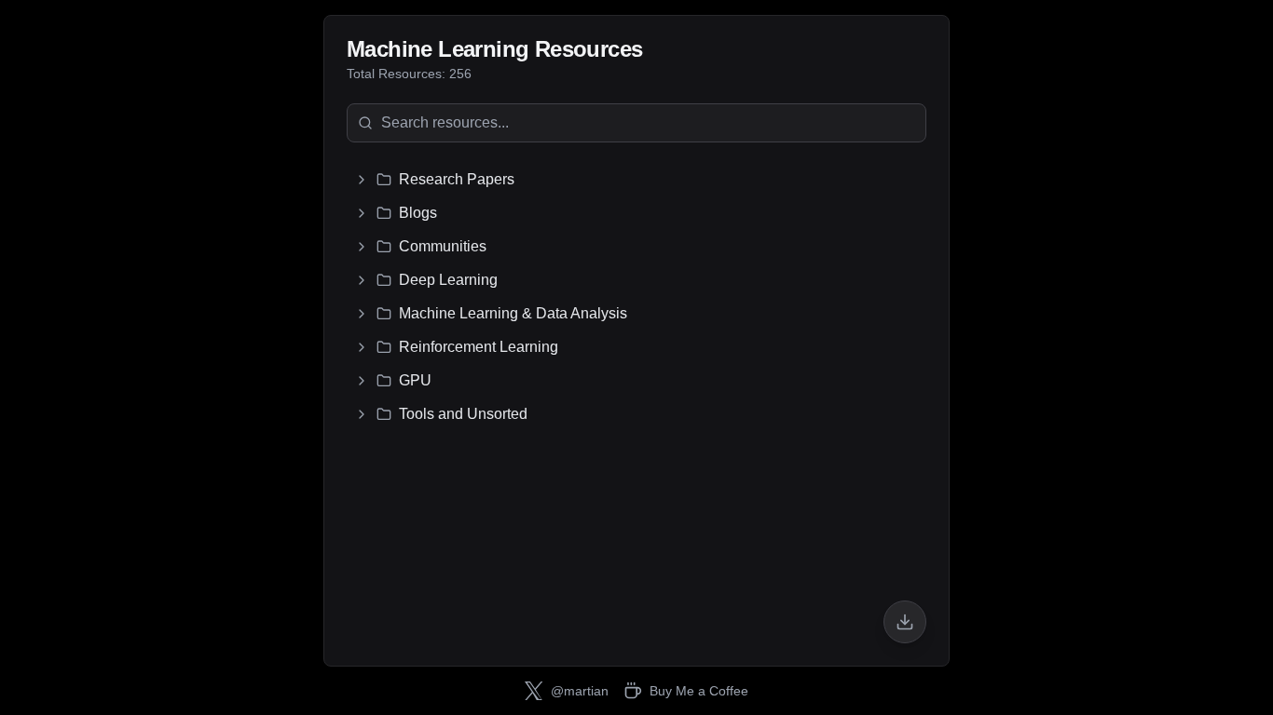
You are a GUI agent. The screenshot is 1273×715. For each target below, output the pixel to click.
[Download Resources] (904, 621)
